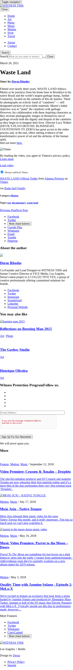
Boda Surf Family (14, 188)
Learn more (7, 159)
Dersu (16, 655)
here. (19, 142)
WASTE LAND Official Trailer (19, 178)
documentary (19, 202)
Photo (9, 336)
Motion (14, 195)
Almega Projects (54, 178)
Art (2, 336)
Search (5, 52)
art (9, 202)
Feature (4, 464)
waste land (32, 202)
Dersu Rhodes (21, 81)
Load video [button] (6, 165)
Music (24, 464)
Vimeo (4, 181)
